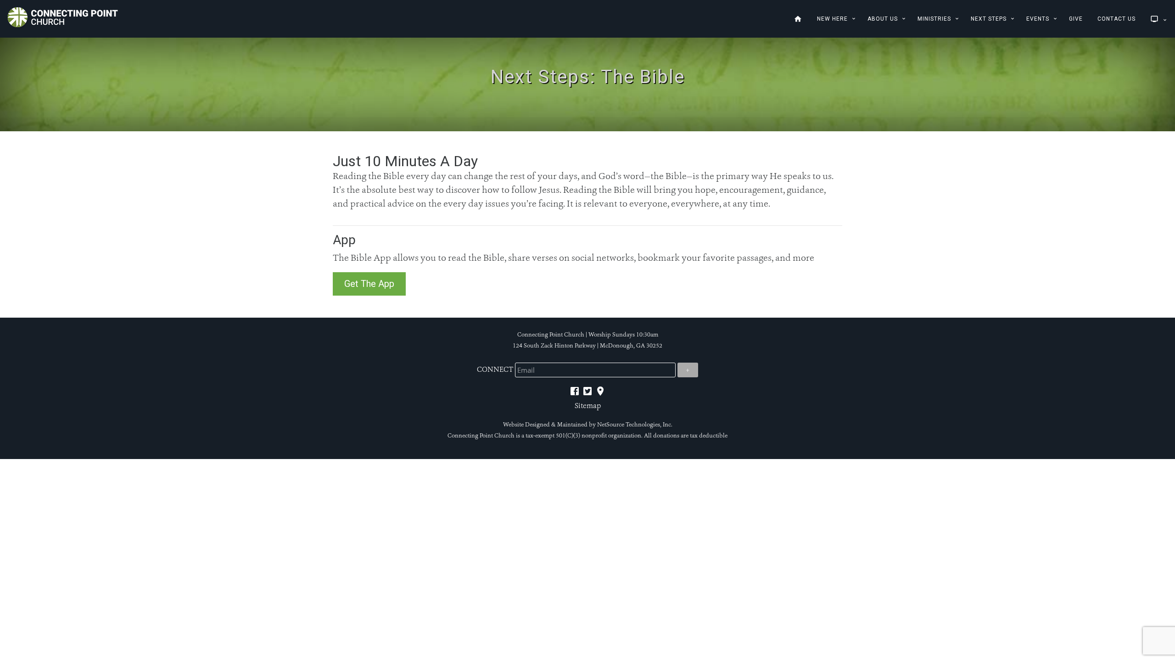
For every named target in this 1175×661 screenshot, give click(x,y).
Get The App (369, 283)
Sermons (1153, 19)
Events (1037, 19)
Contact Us (1116, 19)
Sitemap (588, 405)
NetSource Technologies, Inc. (634, 424)
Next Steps (989, 19)
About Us (882, 19)
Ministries (934, 19)
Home (798, 19)
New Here (832, 19)
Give (1076, 19)
